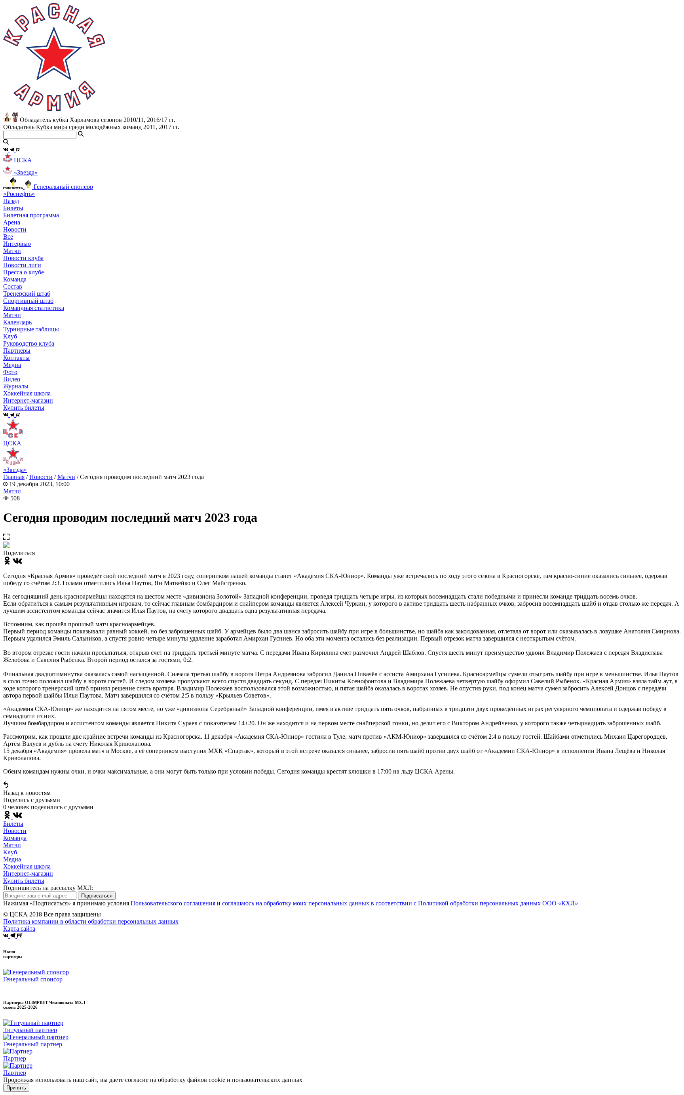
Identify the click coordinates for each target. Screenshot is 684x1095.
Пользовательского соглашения (173, 903)
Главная (14, 476)
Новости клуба (23, 258)
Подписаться (96, 896)
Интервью (17, 243)
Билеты (13, 823)
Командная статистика (33, 307)
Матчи (12, 250)
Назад (11, 201)
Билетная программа (31, 215)
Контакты (16, 357)
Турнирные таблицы (31, 329)
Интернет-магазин (28, 873)
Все (8, 236)
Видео (11, 379)
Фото (10, 372)
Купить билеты (23, 880)
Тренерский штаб (26, 293)
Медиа (12, 859)
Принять (16, 1088)
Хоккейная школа (27, 866)
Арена (11, 222)
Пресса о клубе (23, 272)
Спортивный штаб (28, 300)
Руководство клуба (28, 343)
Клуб (10, 852)
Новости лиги (22, 265)
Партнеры (16, 350)
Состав (12, 286)
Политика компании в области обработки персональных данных (91, 921)
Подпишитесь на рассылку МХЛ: (48, 887)
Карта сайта (19, 928)
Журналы (15, 386)
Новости (41, 476)
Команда (15, 838)
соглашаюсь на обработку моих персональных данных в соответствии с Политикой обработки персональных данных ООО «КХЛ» (400, 903)
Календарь (17, 322)
